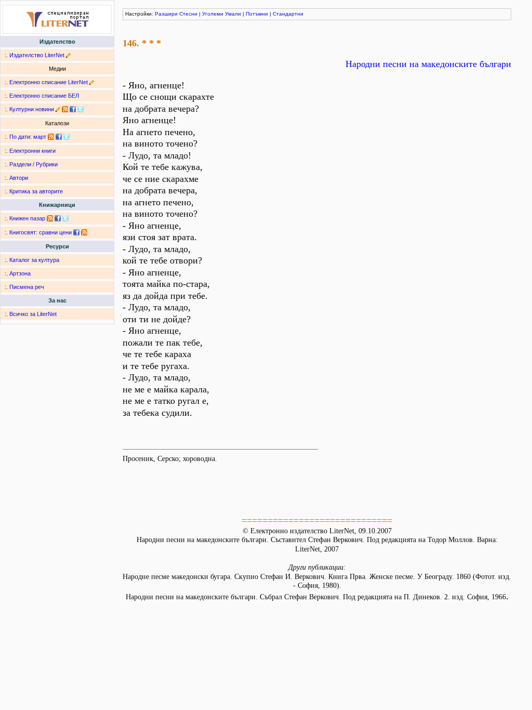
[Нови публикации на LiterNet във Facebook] (59, 137)
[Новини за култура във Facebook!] (73, 109)
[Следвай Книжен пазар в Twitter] (65, 218)
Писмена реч (26, 287)
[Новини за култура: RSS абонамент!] (65, 109)
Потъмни (257, 14)
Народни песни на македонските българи (428, 64)
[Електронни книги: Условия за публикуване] (68, 55)
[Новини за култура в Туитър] (80, 109)
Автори (18, 178)
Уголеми (212, 14)
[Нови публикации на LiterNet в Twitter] (66, 137)
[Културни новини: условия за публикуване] (58, 109)
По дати (19, 137)
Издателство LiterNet (36, 55)
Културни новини (31, 109)
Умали (233, 14)
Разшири (166, 14)
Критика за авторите (36, 191)
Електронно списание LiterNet (48, 82)
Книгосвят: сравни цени (40, 232)
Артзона (20, 273)
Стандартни (288, 14)
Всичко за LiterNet (33, 314)
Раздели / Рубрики (33, 164)
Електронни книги (32, 151)
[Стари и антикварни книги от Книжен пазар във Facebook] (58, 218)
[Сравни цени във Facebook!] (76, 232)
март (39, 137)
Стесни (188, 14)
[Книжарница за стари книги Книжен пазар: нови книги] (50, 218)
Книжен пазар (27, 218)
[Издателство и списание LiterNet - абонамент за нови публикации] (51, 137)
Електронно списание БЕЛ (44, 96)
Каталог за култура (34, 260)
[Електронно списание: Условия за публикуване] (91, 82)
